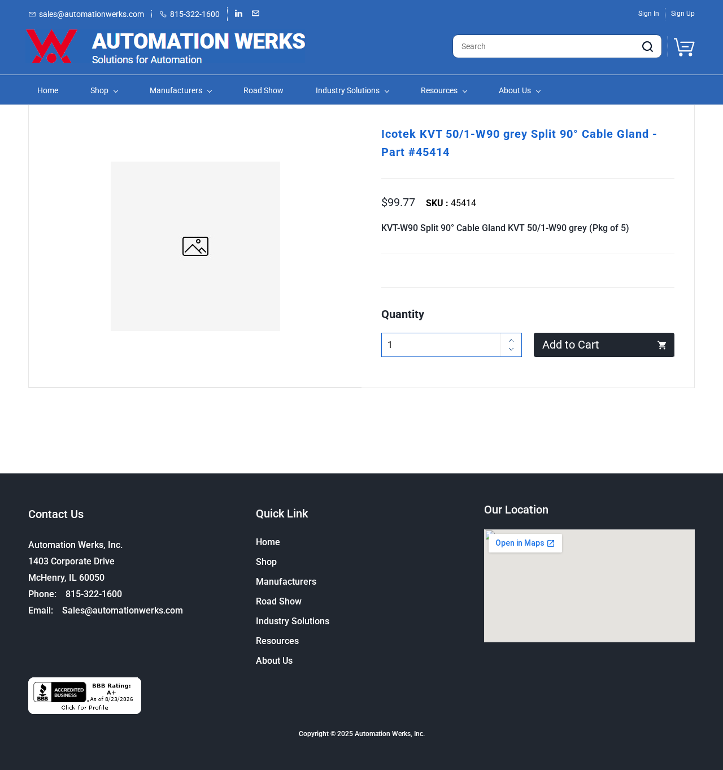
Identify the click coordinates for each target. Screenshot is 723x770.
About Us (274, 660)
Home (268, 542)
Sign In (648, 14)
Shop (266, 561)
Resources (277, 641)
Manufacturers (286, 581)
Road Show (279, 601)
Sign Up (683, 14)
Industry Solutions (292, 621)
